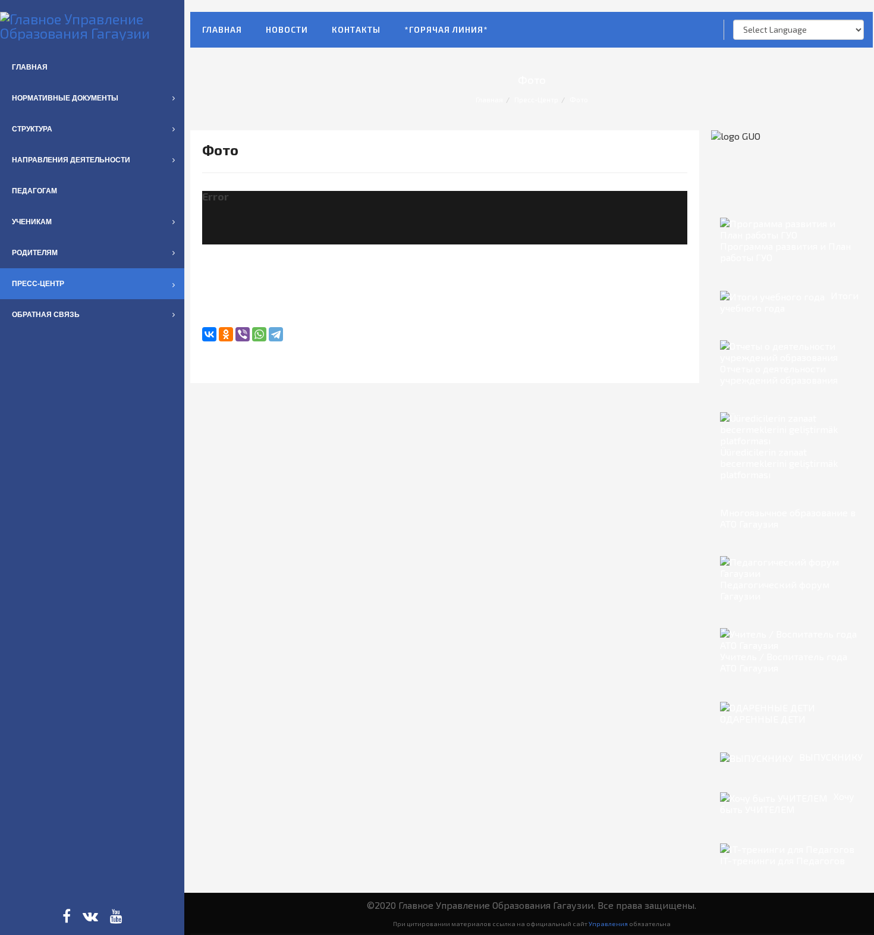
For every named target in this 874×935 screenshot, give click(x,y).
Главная (222, 29)
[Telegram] (276, 334)
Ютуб (116, 916)
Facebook (66, 916)
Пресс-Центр (536, 99)
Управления (608, 923)
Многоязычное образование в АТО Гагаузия (788, 518)
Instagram (90, 916)
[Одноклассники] (226, 334)
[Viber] (242, 334)
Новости (287, 29)
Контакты (356, 29)
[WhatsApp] (259, 334)
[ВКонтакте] (209, 334)
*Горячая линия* (446, 29)
